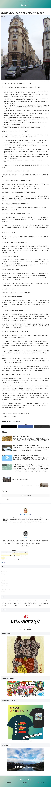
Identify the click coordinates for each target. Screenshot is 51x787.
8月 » (5, 562)
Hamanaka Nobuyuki (25, 515)
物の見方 (15, 421)
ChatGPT (4, 421)
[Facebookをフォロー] (26, 546)
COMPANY (9, 782)
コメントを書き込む (25, 495)
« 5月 (2, 562)
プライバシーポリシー (42, 782)
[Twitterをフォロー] (25, 526)
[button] (42, 426)
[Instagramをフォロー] (29, 546)
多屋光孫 (25, 537)
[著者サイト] (22, 546)
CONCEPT (25, 782)
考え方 (20, 421)
